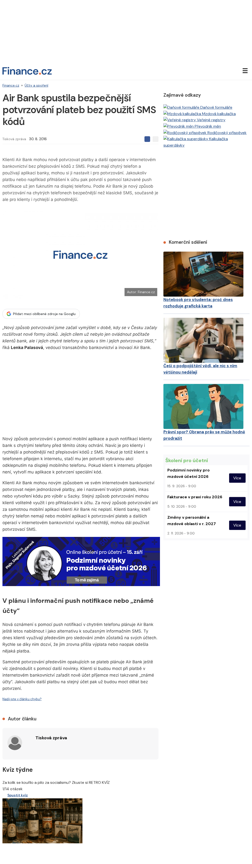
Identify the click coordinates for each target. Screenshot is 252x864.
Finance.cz (10, 85)
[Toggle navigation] (245, 70)
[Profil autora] (14, 742)
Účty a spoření (36, 85)
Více (237, 478)
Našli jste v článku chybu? (22, 699)
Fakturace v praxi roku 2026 (194, 497)
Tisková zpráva (14, 139)
